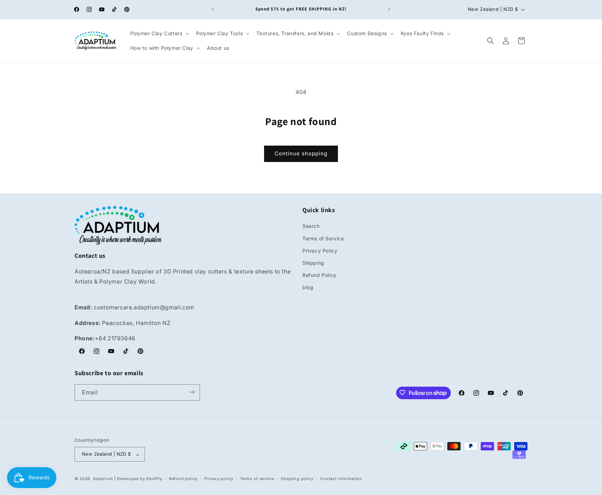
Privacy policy (218, 478)
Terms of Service (323, 238)
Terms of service (257, 478)
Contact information (341, 478)
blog (307, 288)
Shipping (313, 263)
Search (311, 226)
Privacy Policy (319, 251)
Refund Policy (319, 275)
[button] (159, 33)
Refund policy (183, 478)
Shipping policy (297, 478)
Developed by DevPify (139, 479)
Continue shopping (301, 153)
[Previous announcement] (213, 9)
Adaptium (103, 479)
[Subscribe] (192, 392)
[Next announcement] (389, 9)
